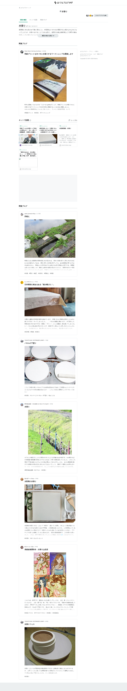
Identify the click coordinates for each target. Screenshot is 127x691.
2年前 (51, 404)
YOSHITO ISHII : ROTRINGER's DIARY (34, 340)
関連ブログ (43, 20)
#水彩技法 (56, 613)
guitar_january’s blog (30, 213)
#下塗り (45, 395)
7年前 (36, 546)
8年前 (46, 621)
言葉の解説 (23, 20)
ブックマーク (24, 126)
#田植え (46, 273)
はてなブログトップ (85, 55)
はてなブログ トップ (26, 7)
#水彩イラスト (29, 613)
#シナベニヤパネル (36, 395)
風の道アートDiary (29, 478)
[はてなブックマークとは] (30, 120)
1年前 (36, 281)
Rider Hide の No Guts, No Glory (33, 51)
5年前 (36, 478)
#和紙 (32, 332)
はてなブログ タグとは (86, 54)
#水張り (36, 113)
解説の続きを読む (47, 35)
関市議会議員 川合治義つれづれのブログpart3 (37, 404)
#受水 (31, 273)
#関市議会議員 (29, 470)
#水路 (26, 273)
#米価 (51, 273)
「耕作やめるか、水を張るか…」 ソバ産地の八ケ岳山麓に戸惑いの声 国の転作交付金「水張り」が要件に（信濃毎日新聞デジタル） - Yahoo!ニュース (28, 154)
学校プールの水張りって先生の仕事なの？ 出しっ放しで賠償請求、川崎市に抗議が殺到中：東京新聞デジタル (28, 130)
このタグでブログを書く (101, 15)
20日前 (44, 51)
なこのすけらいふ (29, 281)
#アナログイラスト (40, 613)
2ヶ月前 (39, 213)
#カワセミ (37, 470)
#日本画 (27, 332)
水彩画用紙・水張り (65, 128)
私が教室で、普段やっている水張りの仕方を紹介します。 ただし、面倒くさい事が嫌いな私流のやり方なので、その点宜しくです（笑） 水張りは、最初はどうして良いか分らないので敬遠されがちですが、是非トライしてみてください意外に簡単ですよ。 (67, 138)
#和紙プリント (29, 113)
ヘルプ (94, 54)
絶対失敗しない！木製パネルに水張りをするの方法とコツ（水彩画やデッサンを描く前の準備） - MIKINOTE (48, 130)
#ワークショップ (45, 113)
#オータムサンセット (36, 538)
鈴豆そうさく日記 (29, 546)
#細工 (35, 273)
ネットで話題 (33, 20)
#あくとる (52, 395)
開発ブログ (100, 54)
